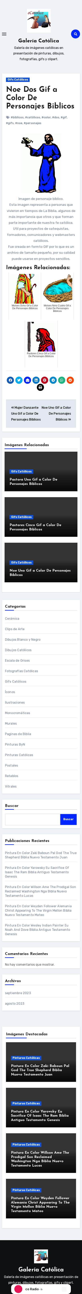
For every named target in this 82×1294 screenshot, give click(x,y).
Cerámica (12, 618)
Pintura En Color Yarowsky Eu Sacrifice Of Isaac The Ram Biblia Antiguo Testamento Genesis (37, 872)
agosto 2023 (14, 1003)
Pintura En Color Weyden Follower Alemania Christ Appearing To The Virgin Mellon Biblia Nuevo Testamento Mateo (38, 910)
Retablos (11, 776)
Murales (11, 723)
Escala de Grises (17, 660)
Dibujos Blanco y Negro (22, 639)
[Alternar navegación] (4, 34)
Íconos (10, 692)
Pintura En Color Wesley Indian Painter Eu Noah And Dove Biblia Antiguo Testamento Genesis (37, 929)
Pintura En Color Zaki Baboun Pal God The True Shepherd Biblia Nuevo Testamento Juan (40, 1070)
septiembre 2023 (18, 993)
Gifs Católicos (18, 79)
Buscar (12, 806)
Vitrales (11, 786)
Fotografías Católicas (21, 671)
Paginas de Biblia (18, 734)
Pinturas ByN (15, 744)
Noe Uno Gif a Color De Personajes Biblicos (56, 414)
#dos (55, 117)
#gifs (10, 123)
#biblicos (17, 117)
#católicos (32, 117)
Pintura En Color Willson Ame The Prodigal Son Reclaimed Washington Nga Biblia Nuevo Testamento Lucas (40, 891)
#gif (64, 117)
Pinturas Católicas (19, 755)
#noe (18, 123)
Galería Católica (38, 41)
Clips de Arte (15, 629)
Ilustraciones (15, 702)
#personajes (32, 123)
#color (46, 117)
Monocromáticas (17, 713)
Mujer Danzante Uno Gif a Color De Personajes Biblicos (26, 414)
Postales (11, 765)
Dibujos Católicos (18, 650)
